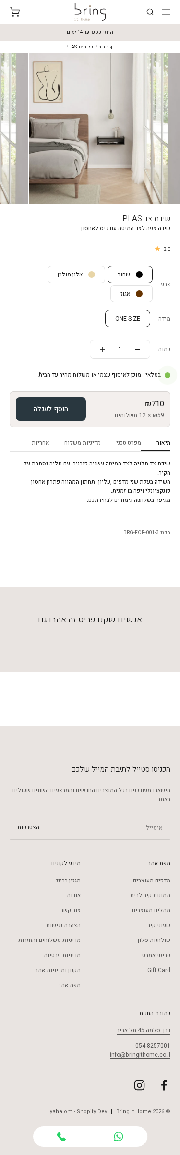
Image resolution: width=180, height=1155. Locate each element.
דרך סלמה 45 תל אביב (143, 1030)
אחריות (40, 443)
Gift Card (158, 970)
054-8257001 (152, 1045)
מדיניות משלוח (82, 443)
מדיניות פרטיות (62, 955)
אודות (74, 895)
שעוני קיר (158, 925)
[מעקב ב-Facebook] (163, 1085)
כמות (164, 349)
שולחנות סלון (154, 940)
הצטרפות (28, 827)
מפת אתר (69, 985)
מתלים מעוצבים (151, 910)
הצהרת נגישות (63, 925)
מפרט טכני (128, 443)
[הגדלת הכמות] (102, 349)
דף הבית (106, 47)
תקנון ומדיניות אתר (58, 970)
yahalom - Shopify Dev (78, 1111)
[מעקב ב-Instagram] (139, 1085)
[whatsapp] (118, 1136)
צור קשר (70, 910)
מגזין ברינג (68, 880)
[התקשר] (61, 1136)
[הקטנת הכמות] (138, 349)
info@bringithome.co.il (140, 1054)
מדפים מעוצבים (151, 880)
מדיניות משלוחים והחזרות (49, 940)
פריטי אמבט (156, 955)
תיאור (163, 443)
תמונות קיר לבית (150, 895)
